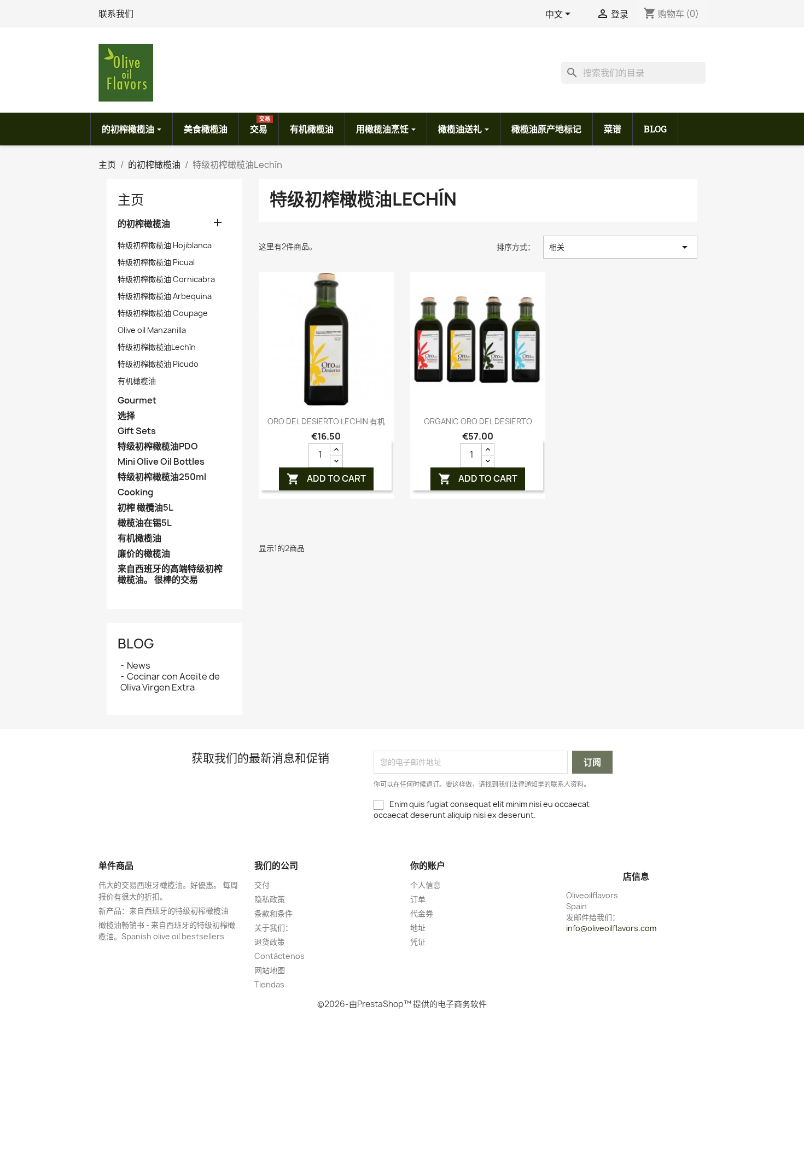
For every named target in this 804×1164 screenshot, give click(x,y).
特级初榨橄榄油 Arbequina (165, 296)
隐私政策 (269, 899)
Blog (136, 643)
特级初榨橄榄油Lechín (157, 347)
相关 (620, 247)
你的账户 (427, 865)
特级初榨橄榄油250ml (162, 477)
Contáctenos (279, 956)
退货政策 (269, 942)
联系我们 (115, 14)
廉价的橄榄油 (144, 553)
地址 (418, 927)
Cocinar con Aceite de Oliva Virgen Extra (170, 681)
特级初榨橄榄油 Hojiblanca (165, 245)
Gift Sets (137, 431)
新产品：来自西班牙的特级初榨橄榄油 (163, 910)
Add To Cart (326, 479)
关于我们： (273, 927)
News (138, 665)
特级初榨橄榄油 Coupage (163, 313)
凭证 (418, 942)
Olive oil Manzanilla (152, 330)
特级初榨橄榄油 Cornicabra (166, 279)
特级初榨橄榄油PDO (158, 446)
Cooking (135, 492)
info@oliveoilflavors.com (611, 928)
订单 (418, 899)
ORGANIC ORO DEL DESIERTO (478, 421)
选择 (126, 416)
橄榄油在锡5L (145, 523)
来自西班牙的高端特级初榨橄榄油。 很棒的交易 (170, 574)
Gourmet (137, 400)
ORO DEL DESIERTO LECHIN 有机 (326, 421)
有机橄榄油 (137, 381)
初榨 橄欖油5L (145, 507)
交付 (262, 885)
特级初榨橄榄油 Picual (156, 262)
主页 (131, 199)
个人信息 (425, 885)
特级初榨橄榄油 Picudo (158, 364)
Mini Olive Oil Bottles (161, 461)
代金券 (421, 913)
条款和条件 (273, 913)
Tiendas (269, 984)
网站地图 (269, 970)
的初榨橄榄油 (144, 224)
